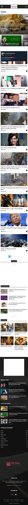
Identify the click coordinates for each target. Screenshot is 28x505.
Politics (2, 436)
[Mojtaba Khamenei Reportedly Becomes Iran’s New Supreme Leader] (4, 384)
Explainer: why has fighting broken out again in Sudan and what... (13, 127)
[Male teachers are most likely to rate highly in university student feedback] (11, 43)
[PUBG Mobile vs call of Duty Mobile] (14, 200)
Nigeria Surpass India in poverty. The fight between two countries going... (14, 167)
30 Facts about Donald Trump (10, 107)
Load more (13, 316)
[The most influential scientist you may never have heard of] (4, 304)
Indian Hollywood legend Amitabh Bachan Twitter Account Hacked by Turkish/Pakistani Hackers (14, 67)
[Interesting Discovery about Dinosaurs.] (21, 327)
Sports (22, 499)
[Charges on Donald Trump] (7, 340)
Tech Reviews (7, 501)
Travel (2, 447)
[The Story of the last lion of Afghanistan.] (14, 24)
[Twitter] (15, 494)
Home (2, 10)
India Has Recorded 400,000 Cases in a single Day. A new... (7, 334)
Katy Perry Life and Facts (8, 148)
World (2, 41)
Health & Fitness (4, 445)
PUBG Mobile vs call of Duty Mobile (12, 209)
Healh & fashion (4, 440)
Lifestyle (2, 443)
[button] (26, 6)
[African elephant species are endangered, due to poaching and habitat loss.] (4, 311)
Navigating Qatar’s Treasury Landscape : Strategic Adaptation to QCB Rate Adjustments (17, 297)
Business (17, 501)
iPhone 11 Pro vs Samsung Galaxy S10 (13, 88)
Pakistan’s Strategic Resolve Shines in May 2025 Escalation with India (21, 348)
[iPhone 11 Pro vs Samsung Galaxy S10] (14, 80)
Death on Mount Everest (8, 249)
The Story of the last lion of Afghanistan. (17, 406)
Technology (3, 438)
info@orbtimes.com (16, 485)
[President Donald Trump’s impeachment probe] (14, 219)
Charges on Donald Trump (6, 346)
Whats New (3, 434)
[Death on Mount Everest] (14, 240)
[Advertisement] (14, 2)
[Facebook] (12, 494)
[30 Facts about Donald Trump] (14, 99)
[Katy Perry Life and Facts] (14, 139)
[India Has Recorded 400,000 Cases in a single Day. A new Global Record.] (7, 327)
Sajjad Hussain (3, 32)
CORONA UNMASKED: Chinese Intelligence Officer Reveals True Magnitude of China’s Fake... (18, 421)
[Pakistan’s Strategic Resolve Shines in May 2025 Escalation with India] (21, 340)
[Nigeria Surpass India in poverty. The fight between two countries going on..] (14, 158)
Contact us (13, 501)
